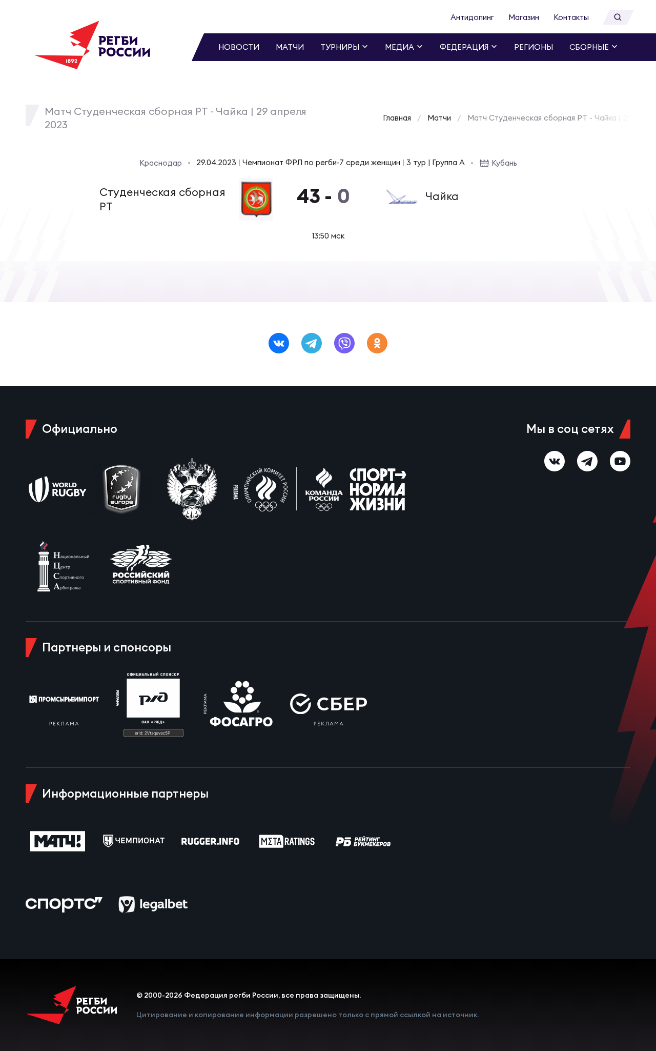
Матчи (290, 47)
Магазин (523, 17)
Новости (238, 47)
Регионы (533, 47)
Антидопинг (472, 17)
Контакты (571, 17)
